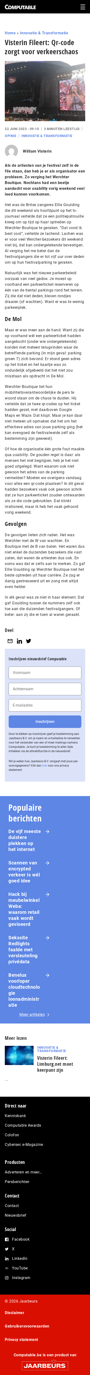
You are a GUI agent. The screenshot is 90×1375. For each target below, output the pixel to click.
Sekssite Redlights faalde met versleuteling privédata (23, 949)
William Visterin (37, 151)
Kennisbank (15, 1115)
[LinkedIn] (19, 641)
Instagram (21, 1277)
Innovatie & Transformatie (44, 33)
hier (44, 765)
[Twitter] (28, 641)
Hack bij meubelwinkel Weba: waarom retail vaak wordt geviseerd (24, 909)
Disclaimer (14, 1312)
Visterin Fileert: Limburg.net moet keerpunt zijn (55, 1064)
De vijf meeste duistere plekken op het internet (24, 840)
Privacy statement (21, 1339)
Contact (12, 1205)
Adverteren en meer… (23, 1172)
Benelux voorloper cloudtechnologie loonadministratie (24, 990)
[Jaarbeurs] (45, 1363)
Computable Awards (23, 1125)
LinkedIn (19, 1258)
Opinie (10, 136)
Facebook (21, 1239)
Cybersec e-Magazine (24, 1144)
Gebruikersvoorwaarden (27, 1326)
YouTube (20, 1268)
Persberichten (17, 1181)
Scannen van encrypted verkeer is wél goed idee (24, 872)
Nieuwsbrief (15, 1215)
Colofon (12, 1135)
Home (10, 33)
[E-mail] (10, 641)
